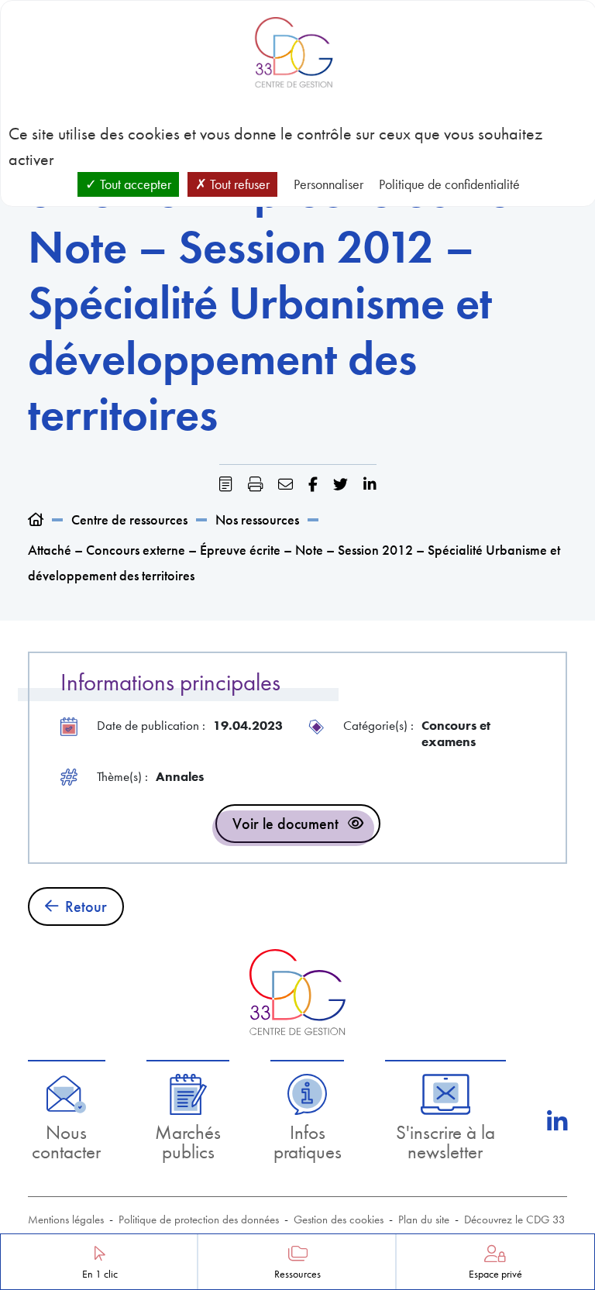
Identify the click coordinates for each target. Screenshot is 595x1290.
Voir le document (285, 824)
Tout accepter (134, 184)
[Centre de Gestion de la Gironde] (297, 992)
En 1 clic (100, 1274)
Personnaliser (328, 184)
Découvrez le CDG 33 (515, 1219)
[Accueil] (35, 519)
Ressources (297, 1274)
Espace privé (495, 1274)
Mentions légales (66, 1219)
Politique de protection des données (199, 1219)
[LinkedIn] (557, 1122)
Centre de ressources (129, 519)
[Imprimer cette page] (255, 484)
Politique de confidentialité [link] (449, 184)
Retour (86, 906)
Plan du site (423, 1219)
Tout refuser (238, 184)
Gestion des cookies (338, 1219)
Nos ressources (257, 519)
